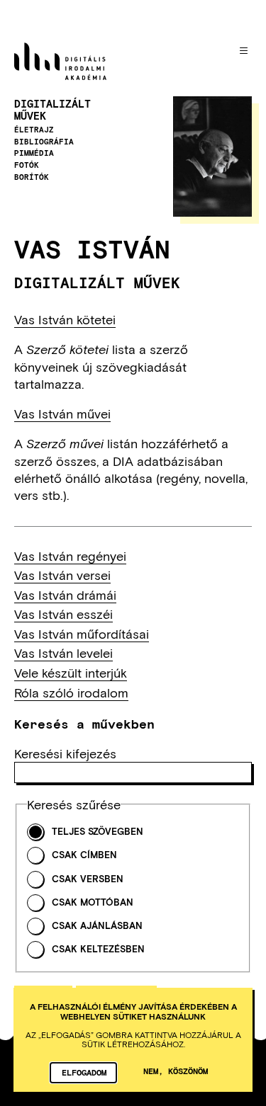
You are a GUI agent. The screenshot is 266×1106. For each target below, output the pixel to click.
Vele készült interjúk (70, 672)
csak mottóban (92, 902)
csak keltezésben (98, 949)
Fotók (26, 165)
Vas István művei (62, 413)
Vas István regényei (70, 556)
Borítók (31, 177)
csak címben (84, 855)
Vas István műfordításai (81, 634)
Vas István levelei (63, 653)
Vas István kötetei (65, 319)
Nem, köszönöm (175, 1071)
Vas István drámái (65, 595)
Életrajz (34, 129)
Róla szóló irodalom (71, 692)
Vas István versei (62, 575)
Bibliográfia (44, 141)
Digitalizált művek (52, 110)
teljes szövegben (97, 831)
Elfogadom (84, 1072)
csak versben (87, 879)
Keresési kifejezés (65, 753)
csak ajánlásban (97, 925)
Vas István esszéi (63, 614)
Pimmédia (34, 153)
